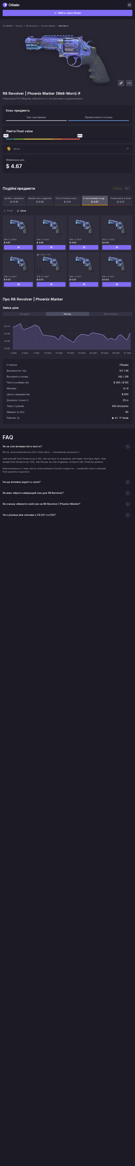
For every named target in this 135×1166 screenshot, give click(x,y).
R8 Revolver (32, 26)
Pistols (19, 26)
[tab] (24, 314)
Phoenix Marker (48, 26)
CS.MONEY (8, 26)
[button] (67, 149)
